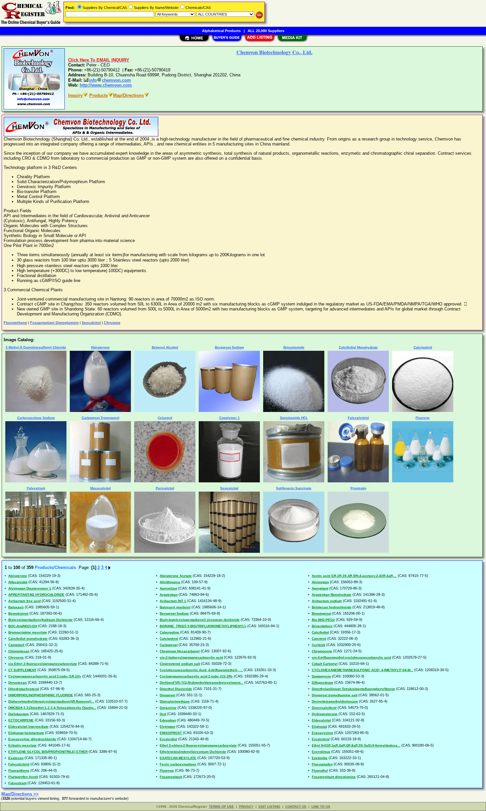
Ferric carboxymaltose (178, 764)
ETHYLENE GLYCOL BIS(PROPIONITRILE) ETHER (48, 751)
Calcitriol (319, 638)
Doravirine (168, 708)
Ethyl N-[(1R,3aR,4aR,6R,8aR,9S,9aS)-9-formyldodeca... (356, 745)
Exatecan (15, 758)
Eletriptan (167, 726)
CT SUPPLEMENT (22, 670)
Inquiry (75, 95)
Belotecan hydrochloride (331, 607)
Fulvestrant (17, 783)
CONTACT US (295, 806)
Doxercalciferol (324, 708)
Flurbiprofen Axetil (23, 777)
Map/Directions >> (20, 793)
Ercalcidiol (168, 739)
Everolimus (321, 751)
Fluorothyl (320, 770)
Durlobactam (18, 714)
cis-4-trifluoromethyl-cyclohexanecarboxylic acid (351, 657)
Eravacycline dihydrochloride (32, 739)
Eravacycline (322, 733)
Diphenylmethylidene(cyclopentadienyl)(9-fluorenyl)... (51, 701)
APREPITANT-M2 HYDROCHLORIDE (36, 594)
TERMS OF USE (221, 806)
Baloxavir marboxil (175, 607)
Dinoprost (167, 695)
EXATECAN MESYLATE (178, 758)
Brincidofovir (322, 626)
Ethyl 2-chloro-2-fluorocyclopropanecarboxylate (198, 745)
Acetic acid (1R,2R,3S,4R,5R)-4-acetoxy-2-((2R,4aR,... (354, 576)
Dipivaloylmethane (175, 701)
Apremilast (168, 588)
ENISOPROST (171, 733)
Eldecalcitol (321, 720)
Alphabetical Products (221, 31)
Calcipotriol (169, 638)
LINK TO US (320, 806)
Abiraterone (17, 576)
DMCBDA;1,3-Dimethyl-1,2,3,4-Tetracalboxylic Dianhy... (52, 708)
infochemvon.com (110, 80)
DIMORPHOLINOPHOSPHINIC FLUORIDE (40, 695)
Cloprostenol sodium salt (180, 664)
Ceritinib (318, 645)
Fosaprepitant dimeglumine (334, 777)
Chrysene (112, 323)
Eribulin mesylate (22, 745)
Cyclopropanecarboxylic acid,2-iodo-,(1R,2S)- (44, 676)
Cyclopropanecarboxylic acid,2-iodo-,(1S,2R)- (196, 676)
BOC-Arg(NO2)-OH (22, 626)
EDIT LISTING (269, 806)
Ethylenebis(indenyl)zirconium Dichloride (193, 751)
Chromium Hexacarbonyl (180, 651)
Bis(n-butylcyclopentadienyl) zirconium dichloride (200, 620)
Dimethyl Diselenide (176, 689)
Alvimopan (320, 582)
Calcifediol (320, 632)
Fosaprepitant (171, 777)
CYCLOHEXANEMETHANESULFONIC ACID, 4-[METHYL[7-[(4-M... (362, 670)
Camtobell (16, 645)
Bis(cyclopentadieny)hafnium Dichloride (40, 620)
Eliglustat (319, 726)
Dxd (163, 714)
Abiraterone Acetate (176, 576)
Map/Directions (128, 95)
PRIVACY (246, 806)
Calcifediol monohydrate (28, 638)
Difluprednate (322, 682)
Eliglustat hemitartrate (26, 733)
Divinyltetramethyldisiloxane (335, 701)
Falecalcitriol (18, 764)
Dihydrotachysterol (23, 689)
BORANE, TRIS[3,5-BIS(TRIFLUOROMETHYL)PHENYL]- (203, 626)
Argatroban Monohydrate (331, 594)
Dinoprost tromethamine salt (334, 695)
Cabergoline (169, 632)
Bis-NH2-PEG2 (323, 620)
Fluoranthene (15, 323)
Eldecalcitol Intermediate (28, 726)
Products (98, 95)
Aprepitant (320, 588)
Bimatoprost (321, 613)
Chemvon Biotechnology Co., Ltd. (274, 52)
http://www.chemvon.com (106, 85)
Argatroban (169, 594)
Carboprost (169, 645)
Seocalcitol (91, 323)
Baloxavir (16, 607)
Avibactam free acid (24, 601)
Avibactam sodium (327, 601)
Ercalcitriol (321, 739)
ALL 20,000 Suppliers (266, 31)
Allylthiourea (170, 582)
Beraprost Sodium (174, 613)
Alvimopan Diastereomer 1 (29, 588)
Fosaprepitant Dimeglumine (54, 323)
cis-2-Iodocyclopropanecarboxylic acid (191, 657)
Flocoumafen (322, 764)
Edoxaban (168, 720)
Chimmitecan (18, 651)
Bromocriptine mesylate (27, 632)
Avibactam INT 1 (173, 601)
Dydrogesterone (325, 714)
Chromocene (322, 651)
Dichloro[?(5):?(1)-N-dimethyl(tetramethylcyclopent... (201, 682)
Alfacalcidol (17, 582)
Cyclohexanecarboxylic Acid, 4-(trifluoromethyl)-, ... (201, 670)
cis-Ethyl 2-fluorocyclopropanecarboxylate (42, 664)
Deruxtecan (17, 682)
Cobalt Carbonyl (325, 664)
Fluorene (167, 770)
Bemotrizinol (18, 613)
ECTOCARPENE (21, 720)
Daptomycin (321, 676)
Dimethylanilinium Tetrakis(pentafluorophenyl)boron (353, 689)
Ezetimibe (320, 758)
